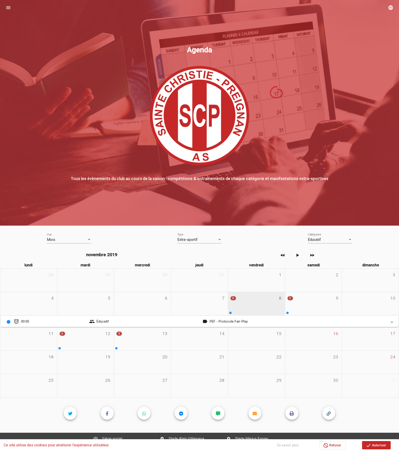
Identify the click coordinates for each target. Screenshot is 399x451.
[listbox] (69, 240)
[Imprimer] (291, 413)
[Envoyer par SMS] (218, 413)
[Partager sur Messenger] (181, 413)
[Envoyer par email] (254, 413)
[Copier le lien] (328, 413)
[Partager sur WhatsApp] (144, 413)
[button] (199, 321)
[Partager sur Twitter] (70, 413)
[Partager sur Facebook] (107, 413)
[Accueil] (199, 7)
